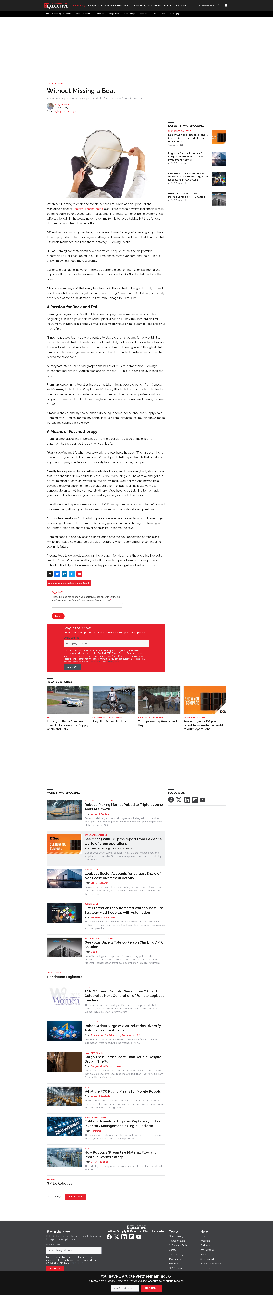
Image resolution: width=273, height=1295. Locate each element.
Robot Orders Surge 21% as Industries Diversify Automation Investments (123, 1028)
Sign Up (72, 667)
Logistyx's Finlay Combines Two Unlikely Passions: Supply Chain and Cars (67, 725)
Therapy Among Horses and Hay (157, 723)
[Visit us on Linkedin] (187, 799)
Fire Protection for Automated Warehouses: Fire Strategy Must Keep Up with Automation (188, 176)
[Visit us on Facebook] (171, 799)
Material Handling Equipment (101, 801)
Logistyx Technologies (65, 111)
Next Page (75, 1196)
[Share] (57, 574)
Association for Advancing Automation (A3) (115, 1035)
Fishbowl (96, 1130)
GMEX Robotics (99, 1162)
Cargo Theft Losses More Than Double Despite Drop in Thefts (123, 1059)
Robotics (90, 1087)
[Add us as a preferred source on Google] (79, 574)
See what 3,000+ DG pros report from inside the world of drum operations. (188, 138)
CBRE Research (99, 883)
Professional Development (107, 717)
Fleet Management (95, 1053)
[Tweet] (72, 574)
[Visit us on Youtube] (202, 799)
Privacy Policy (113, 662)
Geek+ (94, 952)
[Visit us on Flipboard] (195, 799)
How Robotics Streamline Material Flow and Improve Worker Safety (121, 1154)
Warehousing (55, 83)
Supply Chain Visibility (97, 1117)
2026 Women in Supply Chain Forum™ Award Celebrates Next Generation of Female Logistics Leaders (124, 995)
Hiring (50, 717)
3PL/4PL (88, 987)
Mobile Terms (95, 662)
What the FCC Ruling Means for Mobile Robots (123, 1091)
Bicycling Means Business (110, 721)
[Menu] (226, 5)
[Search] (219, 5)
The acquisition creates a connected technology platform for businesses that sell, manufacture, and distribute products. (124, 1137)
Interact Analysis (100, 814)
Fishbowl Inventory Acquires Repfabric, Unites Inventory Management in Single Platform (122, 1123)
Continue (151, 1288)
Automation (92, 1022)
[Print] (50, 574)
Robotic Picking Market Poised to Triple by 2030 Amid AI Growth (124, 807)
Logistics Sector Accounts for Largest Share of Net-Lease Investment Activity (186, 156)
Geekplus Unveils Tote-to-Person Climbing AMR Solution (186, 195)
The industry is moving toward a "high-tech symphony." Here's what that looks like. (123, 1168)
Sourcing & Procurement (152, 717)
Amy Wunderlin (63, 104)
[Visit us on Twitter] (179, 799)
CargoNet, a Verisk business (107, 1066)
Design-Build (92, 870)
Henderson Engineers (103, 917)
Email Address (72, 638)
